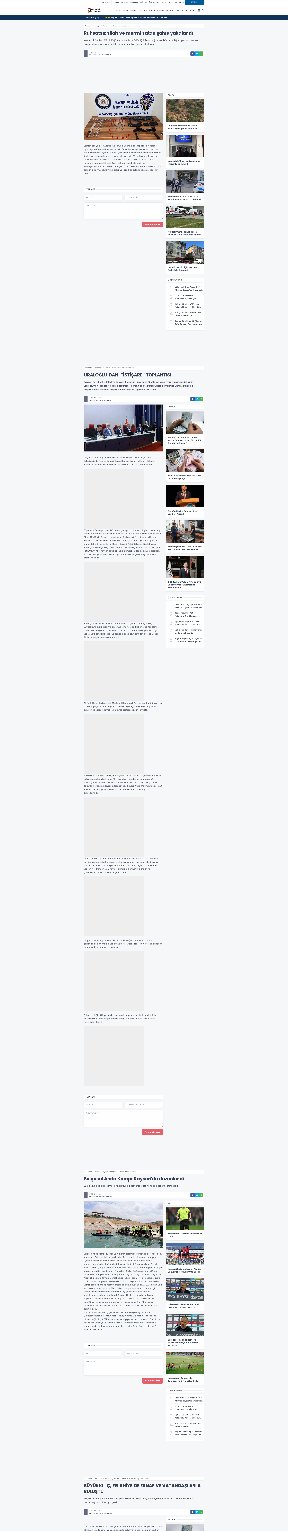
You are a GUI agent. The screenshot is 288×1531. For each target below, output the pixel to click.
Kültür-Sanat (181, 10)
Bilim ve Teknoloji (165, 10)
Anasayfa (88, 26)
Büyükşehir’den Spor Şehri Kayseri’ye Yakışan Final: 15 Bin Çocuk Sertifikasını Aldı (144, 17)
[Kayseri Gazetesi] (95, 10)
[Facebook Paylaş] (192, 53)
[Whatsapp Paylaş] (201, 53)
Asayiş (133, 10)
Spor (192, 10)
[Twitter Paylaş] (197, 53)
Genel (125, 10)
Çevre (117, 10)
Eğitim (152, 10)
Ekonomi (143, 10)
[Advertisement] (144, 77)
